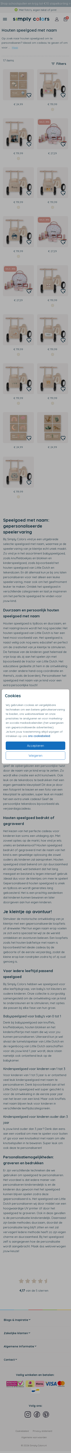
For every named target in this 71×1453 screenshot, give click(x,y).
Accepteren (35, 746)
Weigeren (35, 756)
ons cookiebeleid (39, 736)
